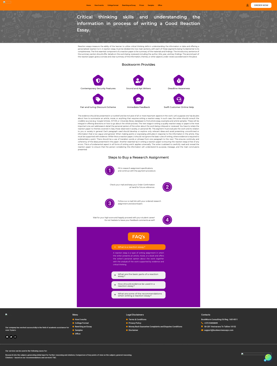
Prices (141, 5)
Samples (151, 5)
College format (113, 5)
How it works (99, 5)
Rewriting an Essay (129, 5)
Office (160, 5)
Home (88, 5)
